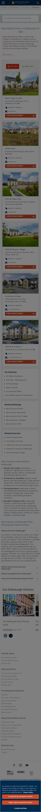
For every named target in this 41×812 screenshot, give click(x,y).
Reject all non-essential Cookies (20, 802)
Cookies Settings (20, 808)
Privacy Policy (28, 792)
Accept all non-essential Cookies (20, 796)
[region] (20, 796)
